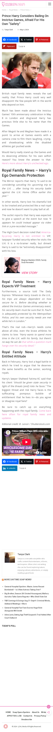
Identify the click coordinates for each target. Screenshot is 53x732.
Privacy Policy (40, 716)
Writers (44, 712)
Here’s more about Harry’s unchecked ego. (25, 163)
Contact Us (27, 716)
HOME (8, 712)
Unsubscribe (26, 719)
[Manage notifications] (6, 726)
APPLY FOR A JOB (14, 716)
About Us (35, 712)
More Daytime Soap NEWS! (18, 579)
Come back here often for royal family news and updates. (26, 414)
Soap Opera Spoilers (21, 712)
